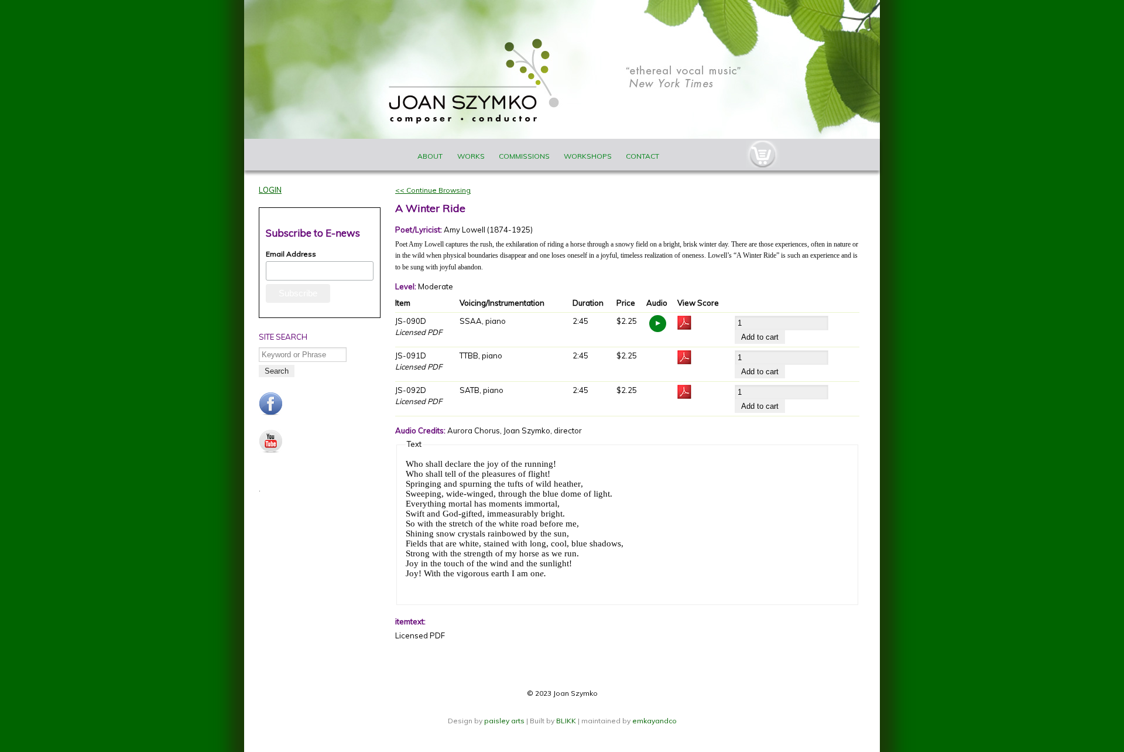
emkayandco (654, 720)
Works (471, 156)
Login (270, 189)
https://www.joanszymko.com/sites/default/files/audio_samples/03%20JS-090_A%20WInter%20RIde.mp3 (657, 323)
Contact (642, 156)
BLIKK (566, 720)
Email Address (291, 253)
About (430, 156)
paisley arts (505, 720)
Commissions (524, 156)
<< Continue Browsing (433, 190)
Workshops (588, 156)
